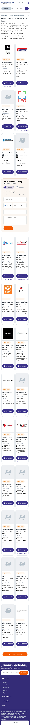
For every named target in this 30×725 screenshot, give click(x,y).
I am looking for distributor (14, 192)
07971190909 (23, 323)
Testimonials (6, 687)
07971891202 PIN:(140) (23, 415)
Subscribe (23, 672)
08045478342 (9, 279)
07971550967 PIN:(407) (9, 461)
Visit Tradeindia (22, 3)
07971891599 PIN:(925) (23, 553)
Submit (8, 228)
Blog (4, 693)
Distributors (5, 8)
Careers (5, 690)
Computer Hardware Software (17, 15)
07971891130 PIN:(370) (9, 369)
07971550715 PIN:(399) (9, 415)
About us (5, 682)
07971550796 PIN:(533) (23, 279)
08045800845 (9, 86)
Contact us (5, 685)
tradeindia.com (22, 716)
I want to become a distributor (15, 195)
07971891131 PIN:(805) (23, 461)
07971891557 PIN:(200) (23, 130)
